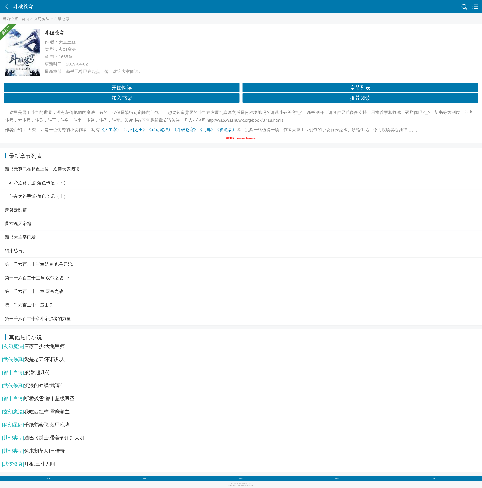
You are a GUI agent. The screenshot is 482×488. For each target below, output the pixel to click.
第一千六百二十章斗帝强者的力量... (40, 318)
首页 (25, 19)
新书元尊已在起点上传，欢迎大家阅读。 (104, 71)
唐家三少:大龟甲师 (33, 346)
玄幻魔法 (41, 19)
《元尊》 (206, 129)
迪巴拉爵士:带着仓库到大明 (43, 437)
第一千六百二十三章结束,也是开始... (40, 264)
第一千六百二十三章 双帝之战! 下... (39, 277)
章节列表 (360, 88)
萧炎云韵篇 (16, 209)
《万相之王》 (134, 129)
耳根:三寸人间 (28, 464)
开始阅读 (121, 88)
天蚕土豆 (67, 42)
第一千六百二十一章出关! (29, 305)
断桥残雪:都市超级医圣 (38, 398)
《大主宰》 (110, 129)
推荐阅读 (360, 98)
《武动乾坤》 (159, 129)
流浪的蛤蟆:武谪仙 (33, 385)
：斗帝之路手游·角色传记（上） (36, 196)
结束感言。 (16, 250)
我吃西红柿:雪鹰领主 (36, 411)
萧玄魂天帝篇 (18, 223)
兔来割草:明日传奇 (33, 451)
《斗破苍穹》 (185, 129)
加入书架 (121, 98)
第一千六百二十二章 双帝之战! (35, 291)
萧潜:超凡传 (26, 372)
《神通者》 (225, 129)
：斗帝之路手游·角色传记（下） (36, 182)
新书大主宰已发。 (22, 237)
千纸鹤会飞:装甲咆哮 (36, 424)
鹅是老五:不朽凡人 (33, 359)
